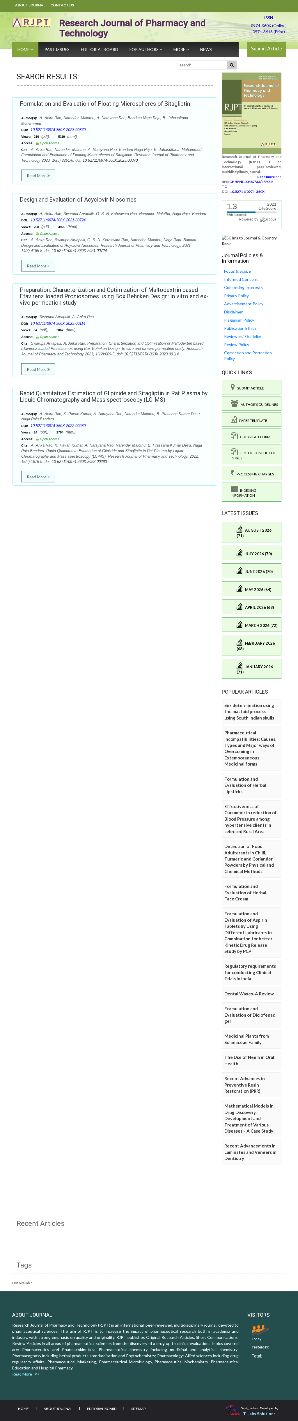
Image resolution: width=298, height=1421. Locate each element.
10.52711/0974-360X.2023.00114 (58, 323)
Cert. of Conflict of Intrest (253, 455)
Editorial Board (99, 49)
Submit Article (266, 48)
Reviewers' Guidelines (244, 336)
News (206, 49)
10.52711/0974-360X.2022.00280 (58, 426)
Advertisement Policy (243, 303)
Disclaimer (233, 311)
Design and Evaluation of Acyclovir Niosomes (78, 199)
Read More (37, 175)
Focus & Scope (237, 271)
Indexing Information (243, 493)
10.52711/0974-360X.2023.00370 (58, 130)
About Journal (30, 5)
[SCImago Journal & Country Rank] (251, 240)
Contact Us (62, 5)
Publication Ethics (240, 328)
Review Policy (236, 344)
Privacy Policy (236, 295)
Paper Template (252, 420)
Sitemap (138, 1408)
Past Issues (57, 49)
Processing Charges (254, 474)
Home (24, 49)
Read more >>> (269, 176)
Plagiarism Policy (239, 320)
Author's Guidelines (258, 404)
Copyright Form (254, 437)
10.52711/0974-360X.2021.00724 (58, 220)
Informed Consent (241, 279)
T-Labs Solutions (259, 1413)
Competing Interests (243, 287)
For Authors (144, 49)
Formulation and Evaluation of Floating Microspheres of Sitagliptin (105, 103)
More (179, 49)
